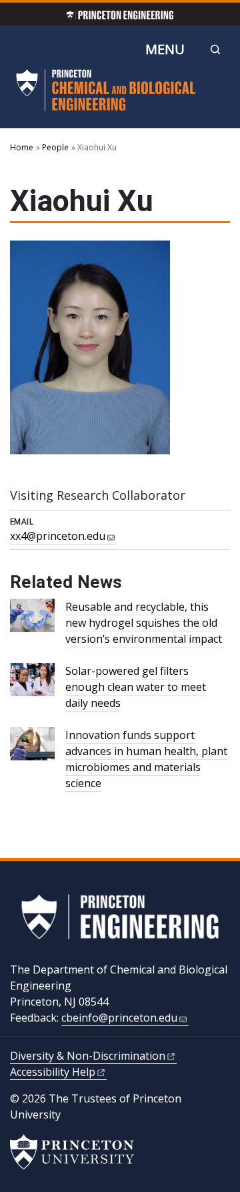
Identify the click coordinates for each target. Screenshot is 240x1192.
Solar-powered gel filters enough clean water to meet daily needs (135, 686)
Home (21, 147)
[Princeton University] (72, 1152)
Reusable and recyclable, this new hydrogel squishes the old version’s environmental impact (143, 622)
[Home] (106, 96)
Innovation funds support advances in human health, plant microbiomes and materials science (146, 759)
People (55, 147)
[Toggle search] (215, 49)
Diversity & (87, 1055)
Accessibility (52, 1071)
